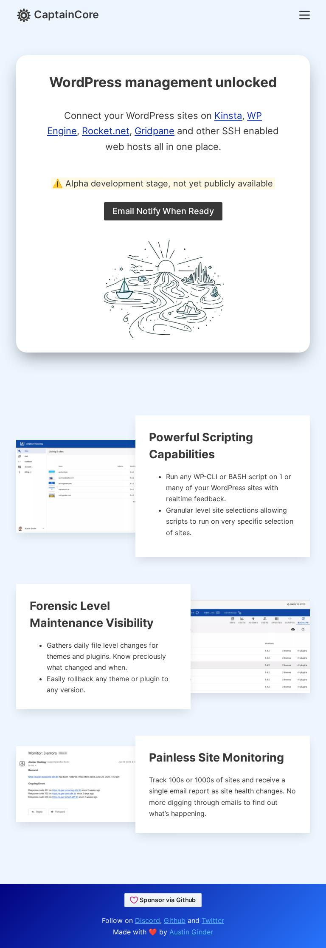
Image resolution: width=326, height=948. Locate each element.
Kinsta (228, 115)
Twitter (213, 920)
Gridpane (154, 130)
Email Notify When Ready (163, 211)
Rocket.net (105, 130)
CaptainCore (65, 14)
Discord (147, 920)
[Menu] (304, 15)
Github (174, 920)
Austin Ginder (191, 932)
